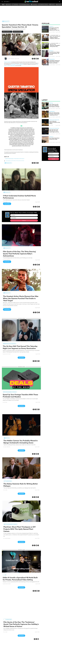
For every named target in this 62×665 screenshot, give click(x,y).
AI (4, 4)
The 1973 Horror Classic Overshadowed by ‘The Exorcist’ (54, 53)
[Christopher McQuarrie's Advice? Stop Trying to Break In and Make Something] (45, 61)
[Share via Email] (36, 58)
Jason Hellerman (11, 58)
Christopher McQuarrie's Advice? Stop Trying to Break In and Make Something (54, 62)
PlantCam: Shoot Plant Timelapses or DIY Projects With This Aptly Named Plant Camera (19, 529)
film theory (17, 160)
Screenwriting (16, 4)
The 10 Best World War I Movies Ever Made (54, 139)
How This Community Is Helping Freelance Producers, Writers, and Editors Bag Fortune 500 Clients (55, 38)
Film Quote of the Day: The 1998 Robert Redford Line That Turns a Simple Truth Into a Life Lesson (54, 30)
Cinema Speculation (11, 65)
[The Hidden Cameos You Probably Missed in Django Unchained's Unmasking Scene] (21, 424)
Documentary (35, 4)
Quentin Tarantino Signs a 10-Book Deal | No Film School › (14, 158)
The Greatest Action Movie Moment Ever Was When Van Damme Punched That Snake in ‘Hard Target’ (20, 298)
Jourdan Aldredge (7, 307)
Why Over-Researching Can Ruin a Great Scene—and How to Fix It (54, 114)
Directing (9, 4)
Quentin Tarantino (7, 62)
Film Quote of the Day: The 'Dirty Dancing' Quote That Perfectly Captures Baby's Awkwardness (19, 253)
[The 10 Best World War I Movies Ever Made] (45, 139)
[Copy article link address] (38, 58)
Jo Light (5, 201)
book (19, 160)
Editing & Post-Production (44, 4)
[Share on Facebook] (32, 58)
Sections (6, 1)
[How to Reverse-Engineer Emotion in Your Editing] (45, 122)
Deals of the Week (11, 398)
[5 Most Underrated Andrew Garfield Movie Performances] (21, 179)
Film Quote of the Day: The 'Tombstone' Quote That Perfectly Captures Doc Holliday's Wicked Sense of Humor (21, 624)
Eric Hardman (52, 56)
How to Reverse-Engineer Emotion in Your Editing (54, 122)
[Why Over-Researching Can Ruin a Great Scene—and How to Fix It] (45, 114)
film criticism (22, 160)
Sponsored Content (7, 353)
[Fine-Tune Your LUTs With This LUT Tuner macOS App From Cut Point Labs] (45, 130)
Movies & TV (53, 4)
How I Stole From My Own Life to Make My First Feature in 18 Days (54, 105)
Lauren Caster (52, 108)
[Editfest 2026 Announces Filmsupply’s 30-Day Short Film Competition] (45, 45)
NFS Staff (5, 402)
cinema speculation (8, 160)
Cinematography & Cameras (25, 4)
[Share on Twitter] (34, 58)
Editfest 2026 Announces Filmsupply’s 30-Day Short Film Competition (55, 46)
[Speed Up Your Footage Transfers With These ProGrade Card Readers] (21, 378)
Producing (59, 4)
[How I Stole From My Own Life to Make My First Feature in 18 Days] (45, 105)
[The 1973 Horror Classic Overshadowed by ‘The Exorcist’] (45, 53)
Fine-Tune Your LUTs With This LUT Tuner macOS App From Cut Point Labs (54, 131)
